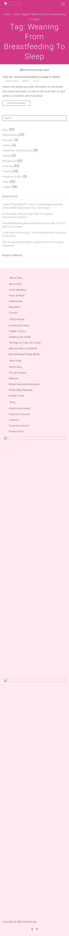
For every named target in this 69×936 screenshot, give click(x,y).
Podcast (7, 171)
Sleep (5, 181)
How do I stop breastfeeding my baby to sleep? (31, 76)
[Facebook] (32, 929)
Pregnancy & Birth (12, 176)
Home (7, 14)
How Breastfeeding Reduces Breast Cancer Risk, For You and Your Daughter (33, 225)
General (6, 155)
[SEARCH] (64, 118)
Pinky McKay (30, 921)
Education (7, 140)
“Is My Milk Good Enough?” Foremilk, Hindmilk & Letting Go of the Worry (34, 234)
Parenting (7, 166)
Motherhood (9, 161)
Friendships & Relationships (17, 150)
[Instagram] (37, 929)
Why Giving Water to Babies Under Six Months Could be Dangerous (32, 244)
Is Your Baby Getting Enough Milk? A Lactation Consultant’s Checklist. (27, 215)
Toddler (6, 187)
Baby (5, 129)
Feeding (6, 145)
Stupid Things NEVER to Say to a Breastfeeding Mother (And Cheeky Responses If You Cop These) (32, 206)
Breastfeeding (10, 134)
